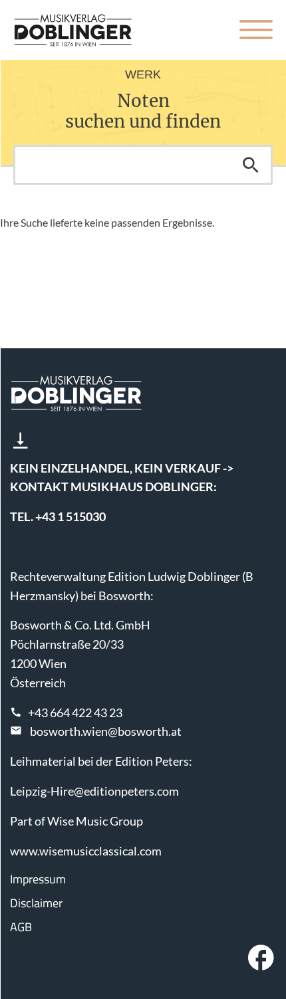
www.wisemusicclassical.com (86, 850)
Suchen (251, 165)
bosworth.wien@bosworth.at (106, 731)
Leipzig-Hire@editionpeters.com (94, 791)
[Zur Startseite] (73, 30)
